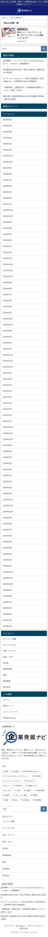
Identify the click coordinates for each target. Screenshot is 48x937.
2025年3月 (7, 192)
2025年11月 (8, 156)
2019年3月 (7, 554)
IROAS (7, 795)
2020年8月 (7, 451)
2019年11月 (8, 506)
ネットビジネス (9, 645)
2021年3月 (7, 409)
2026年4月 (7, 144)
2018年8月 (7, 596)
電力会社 (6, 687)
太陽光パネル (32, 786)
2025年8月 (7, 174)
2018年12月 (8, 572)
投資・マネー (8, 657)
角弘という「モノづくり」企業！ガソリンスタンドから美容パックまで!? (30, 35)
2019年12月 (8, 499)
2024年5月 (7, 240)
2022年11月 (8, 319)
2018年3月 (7, 626)
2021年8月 (7, 379)
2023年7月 (7, 294)
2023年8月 (7, 288)
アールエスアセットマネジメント (17, 776)
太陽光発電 (41, 790)
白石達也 (26, 800)
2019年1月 (7, 566)
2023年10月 (8, 276)
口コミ (7, 786)
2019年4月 (7, 548)
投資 (6, 800)
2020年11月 (8, 433)
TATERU (38, 776)
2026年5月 (7, 138)
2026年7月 (7, 126)
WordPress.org (9, 718)
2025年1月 (7, 204)
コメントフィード (10, 712)
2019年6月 (7, 536)
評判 (18, 790)
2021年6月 (7, 391)
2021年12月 (8, 355)
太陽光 (28, 790)
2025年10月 (8, 162)
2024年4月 (7, 246)
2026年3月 (7, 150)
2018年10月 (8, 584)
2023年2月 (7, 313)
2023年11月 (8, 270)
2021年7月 (7, 385)
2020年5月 (7, 469)
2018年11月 (8, 578)
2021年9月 (7, 373)
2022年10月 (8, 325)
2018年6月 (7, 608)
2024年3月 (7, 252)
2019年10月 (8, 511)
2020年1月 (7, 493)
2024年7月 (7, 234)
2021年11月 (8, 361)
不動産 (35, 795)
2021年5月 (7, 397)
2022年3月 (7, 349)
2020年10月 (8, 439)
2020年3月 (7, 481)
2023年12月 (8, 264)
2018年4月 (7, 620)
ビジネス (8, 790)
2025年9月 (7, 168)
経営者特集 (7, 669)
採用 (6, 771)
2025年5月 (7, 186)
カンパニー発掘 (9, 639)
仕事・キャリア (9, 651)
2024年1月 (7, 258)
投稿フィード (8, 706)
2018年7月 (7, 602)
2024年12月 (8, 210)
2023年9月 (7, 282)
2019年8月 (7, 524)
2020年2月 (7, 487)
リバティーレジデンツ (13, 781)
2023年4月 (7, 306)
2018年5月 (7, 614)
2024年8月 (7, 228)
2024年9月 (7, 222)
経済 (5, 675)
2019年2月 (7, 560)
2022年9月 (7, 331)
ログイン (6, 700)
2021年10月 (8, 367)
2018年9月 (7, 590)
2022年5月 (7, 343)
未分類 (6, 663)
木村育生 (18, 786)
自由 (15, 800)
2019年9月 (7, 518)
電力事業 (6, 681)
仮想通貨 (38, 800)
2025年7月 (7, 180)
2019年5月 (7, 542)
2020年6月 (7, 463)
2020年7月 (7, 457)
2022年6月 (7, 337)
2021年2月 (7, 415)
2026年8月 (7, 120)
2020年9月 (7, 445)
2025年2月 (7, 198)
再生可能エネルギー (31, 771)
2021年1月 (7, 421)
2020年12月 (8, 427)
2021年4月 (7, 403)
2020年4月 (7, 475)
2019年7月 (7, 530)
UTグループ (31, 781)
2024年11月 (8, 216)
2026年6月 (7, 132)
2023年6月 (7, 300)
